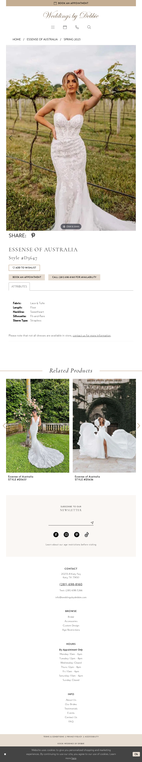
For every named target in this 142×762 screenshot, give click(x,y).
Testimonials (71, 708)
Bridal (71, 616)
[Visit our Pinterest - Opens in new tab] (76, 534)
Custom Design (71, 625)
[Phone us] (77, 27)
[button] (53, 27)
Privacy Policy (74, 737)
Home (17, 39)
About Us (71, 699)
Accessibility (92, 737)
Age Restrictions (71, 629)
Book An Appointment (27, 277)
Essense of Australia (42, 39)
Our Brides (71, 704)
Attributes (19, 286)
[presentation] (37, 426)
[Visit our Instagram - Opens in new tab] (66, 534)
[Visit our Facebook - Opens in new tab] (56, 534)
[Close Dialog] (5, 754)
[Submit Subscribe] (91, 522)
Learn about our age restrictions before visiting (71, 544)
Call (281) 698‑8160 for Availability (74, 277)
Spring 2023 (72, 39)
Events (70, 712)
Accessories (71, 621)
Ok (136, 754)
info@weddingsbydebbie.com (71, 597)
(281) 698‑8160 (71, 584)
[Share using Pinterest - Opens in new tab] (33, 235)
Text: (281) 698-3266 (71, 590)
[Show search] (89, 27)
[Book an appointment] (65, 27)
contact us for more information (92, 335)
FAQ (71, 721)
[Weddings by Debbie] (71, 16)
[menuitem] (53, 27)
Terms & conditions (53, 737)
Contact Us (71, 717)
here (74, 758)
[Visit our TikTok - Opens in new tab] (87, 534)
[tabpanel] (71, 138)
